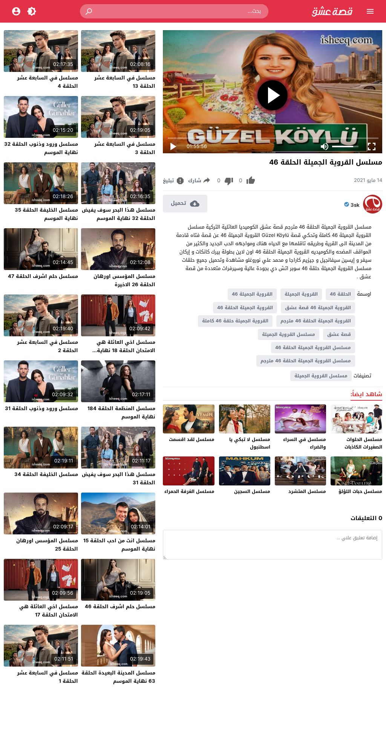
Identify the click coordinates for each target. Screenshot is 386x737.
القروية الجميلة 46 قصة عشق (318, 308)
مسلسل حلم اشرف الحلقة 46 (120, 606)
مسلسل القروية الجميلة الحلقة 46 (313, 347)
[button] (89, 11)
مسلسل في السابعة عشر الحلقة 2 (47, 346)
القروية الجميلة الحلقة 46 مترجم (315, 321)
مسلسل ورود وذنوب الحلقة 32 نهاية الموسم (41, 148)
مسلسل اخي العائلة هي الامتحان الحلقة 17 (48, 611)
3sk (355, 205)
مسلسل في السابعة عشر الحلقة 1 (47, 677)
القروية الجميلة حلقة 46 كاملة (235, 321)
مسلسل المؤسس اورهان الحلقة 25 (47, 545)
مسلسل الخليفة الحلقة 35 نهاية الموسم (46, 214)
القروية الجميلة (301, 294)
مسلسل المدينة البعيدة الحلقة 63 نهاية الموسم (118, 677)
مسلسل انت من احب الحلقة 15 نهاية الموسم (119, 545)
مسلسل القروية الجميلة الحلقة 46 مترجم (305, 361)
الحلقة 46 (340, 294)
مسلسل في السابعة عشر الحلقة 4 (47, 82)
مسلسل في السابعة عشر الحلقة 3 (124, 148)
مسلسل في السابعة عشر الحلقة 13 (124, 82)
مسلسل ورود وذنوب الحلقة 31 (41, 408)
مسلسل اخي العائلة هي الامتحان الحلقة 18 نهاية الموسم (125, 350)
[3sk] (372, 212)
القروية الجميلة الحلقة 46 (245, 308)
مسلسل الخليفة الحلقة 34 (46, 474)
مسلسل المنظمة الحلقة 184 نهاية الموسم (121, 412)
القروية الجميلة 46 (252, 294)
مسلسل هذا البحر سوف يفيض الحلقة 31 (118, 478)
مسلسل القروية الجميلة (288, 334)
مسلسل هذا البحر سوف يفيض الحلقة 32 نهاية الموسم (118, 214)
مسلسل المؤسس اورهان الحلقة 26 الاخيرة (124, 280)
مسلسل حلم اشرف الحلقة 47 (43, 276)
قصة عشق (339, 334)
